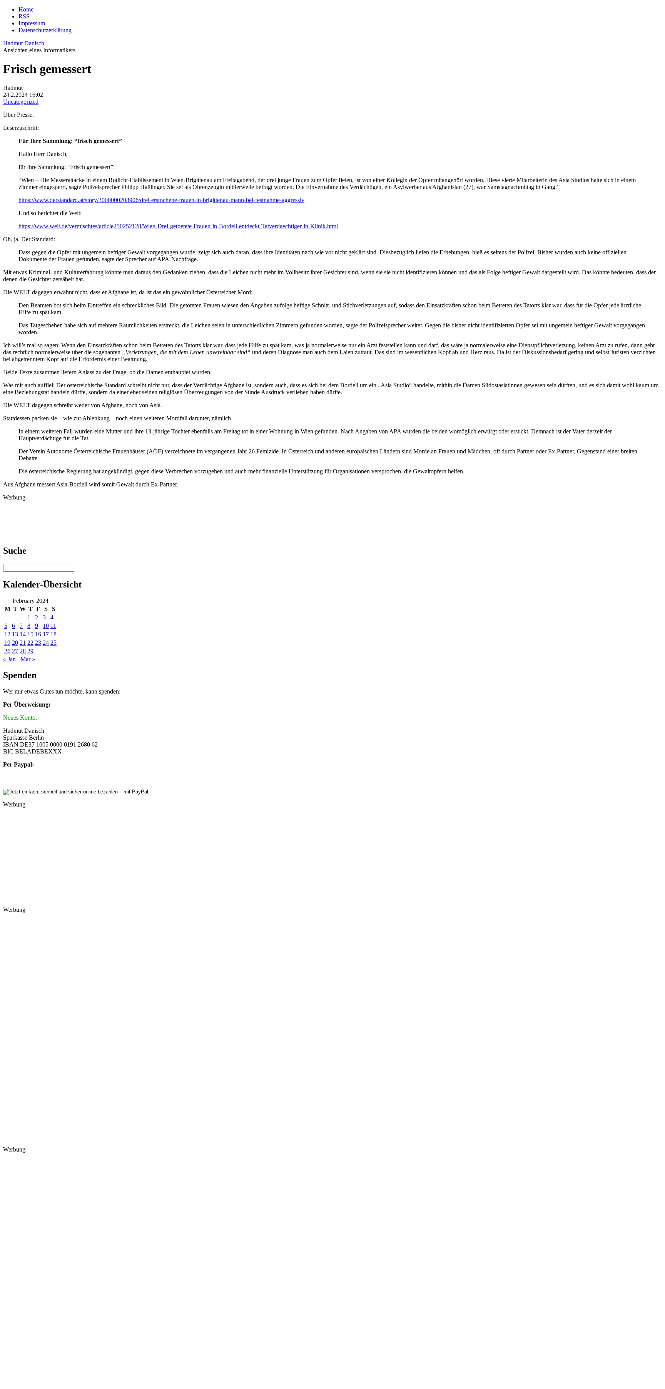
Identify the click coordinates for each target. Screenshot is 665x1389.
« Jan (9, 659)
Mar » (27, 659)
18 (53, 634)
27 (15, 651)
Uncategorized (20, 101)
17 (46, 634)
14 (23, 634)
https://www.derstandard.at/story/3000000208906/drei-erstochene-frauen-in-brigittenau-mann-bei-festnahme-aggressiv (161, 200)
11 (53, 625)
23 (38, 642)
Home (25, 9)
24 (46, 642)
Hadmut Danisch (23, 43)
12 (7, 634)
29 (30, 651)
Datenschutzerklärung (45, 30)
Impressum (31, 23)
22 (30, 642)
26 (7, 651)
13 (15, 634)
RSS (24, 16)
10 (46, 625)
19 (7, 642)
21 (23, 642)
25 (53, 642)
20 (15, 642)
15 (30, 634)
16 (38, 634)
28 (23, 651)
